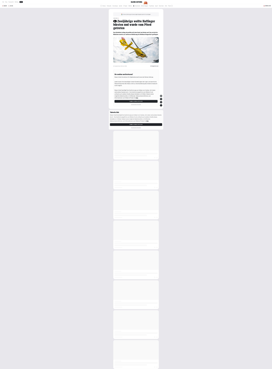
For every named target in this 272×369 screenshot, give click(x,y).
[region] (136, 6)
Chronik (115, 18)
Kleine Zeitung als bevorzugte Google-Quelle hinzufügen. (137, 14)
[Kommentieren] (161, 96)
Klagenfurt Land (155, 66)
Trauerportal (11, 1)
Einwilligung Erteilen (135, 101)
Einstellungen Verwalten (136, 104)
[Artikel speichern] (161, 99)
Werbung (16, 1)
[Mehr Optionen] (161, 105)
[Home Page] (136, 2)
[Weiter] (172, 6)
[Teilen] (161, 102)
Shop (6, 1)
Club (3, 1)
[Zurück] (101, 6)
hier (137, 97)
